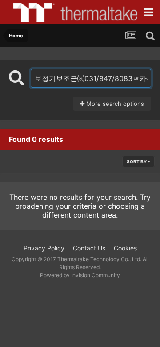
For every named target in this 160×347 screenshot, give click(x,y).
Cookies (125, 248)
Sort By (137, 161)
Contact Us (89, 248)
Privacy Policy (44, 248)
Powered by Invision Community (80, 275)
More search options (114, 103)
